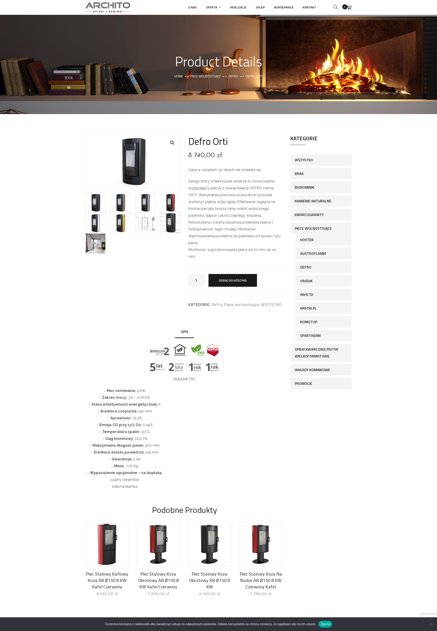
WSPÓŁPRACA (283, 7)
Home (178, 76)
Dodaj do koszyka (232, 280)
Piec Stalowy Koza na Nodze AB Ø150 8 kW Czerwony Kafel (261, 580)
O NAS (192, 7)
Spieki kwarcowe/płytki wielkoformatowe (316, 353)
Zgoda (325, 624)
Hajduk (306, 281)
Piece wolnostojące (206, 76)
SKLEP (260, 7)
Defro (233, 76)
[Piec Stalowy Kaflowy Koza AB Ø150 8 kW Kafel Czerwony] (107, 544)
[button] (172, 142)
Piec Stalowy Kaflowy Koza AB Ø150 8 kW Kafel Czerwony (107, 580)
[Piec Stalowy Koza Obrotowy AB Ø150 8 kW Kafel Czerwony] (158, 544)
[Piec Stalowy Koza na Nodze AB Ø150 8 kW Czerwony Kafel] (261, 544)
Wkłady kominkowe (312, 370)
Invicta (306, 294)
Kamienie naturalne (313, 201)
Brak (299, 173)
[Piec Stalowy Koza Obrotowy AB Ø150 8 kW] (209, 544)
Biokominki (304, 187)
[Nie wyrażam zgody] (431, 624)
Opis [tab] (184, 331)
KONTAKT (309, 7)
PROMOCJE (303, 383)
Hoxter (307, 239)
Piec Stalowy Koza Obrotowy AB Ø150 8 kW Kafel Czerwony (158, 580)
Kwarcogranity (309, 214)
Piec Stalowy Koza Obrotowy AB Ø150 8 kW (209, 580)
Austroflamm (313, 253)
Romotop (308, 322)
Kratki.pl (308, 308)
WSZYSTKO (271, 304)
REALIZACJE (238, 7)
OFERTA (211, 7)
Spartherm (310, 335)
